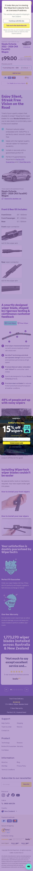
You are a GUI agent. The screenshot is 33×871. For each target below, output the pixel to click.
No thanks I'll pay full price (16, 446)
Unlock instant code (16, 443)
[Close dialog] (32, 417)
